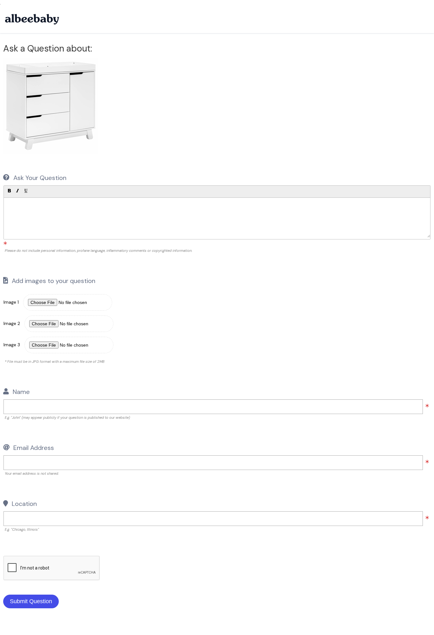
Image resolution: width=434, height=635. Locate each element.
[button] (9, 191)
